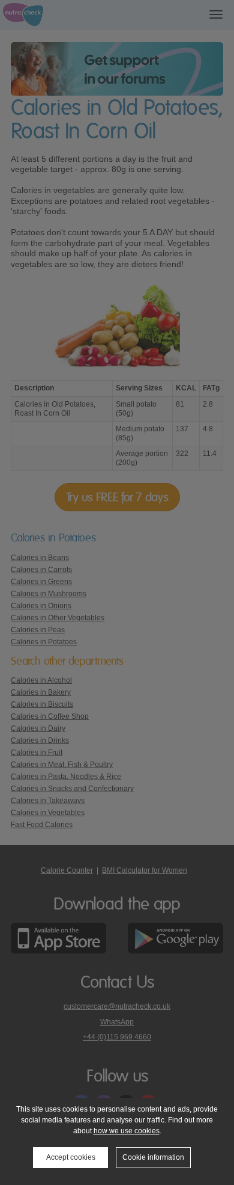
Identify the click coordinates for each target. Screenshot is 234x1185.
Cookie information (153, 1157)
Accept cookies (70, 1157)
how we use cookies (127, 1131)
